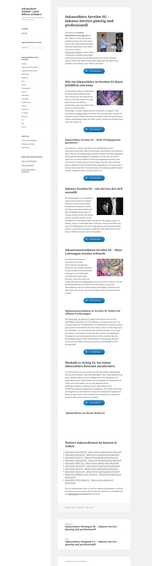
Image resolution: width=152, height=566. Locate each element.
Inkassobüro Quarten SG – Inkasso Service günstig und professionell (92, 472)
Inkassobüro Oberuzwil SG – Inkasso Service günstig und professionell (93, 460)
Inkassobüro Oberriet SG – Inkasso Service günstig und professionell (92, 466)
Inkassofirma (88, 282)
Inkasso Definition (28, 165)
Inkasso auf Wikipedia (29, 161)
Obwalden (25, 99)
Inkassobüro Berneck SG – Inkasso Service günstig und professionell (92, 455)
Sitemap (24, 33)
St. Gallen (25, 113)
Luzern (24, 92)
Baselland (25, 78)
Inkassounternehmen (73, 52)
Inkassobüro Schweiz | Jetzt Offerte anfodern (32, 11)
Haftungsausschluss (28, 144)
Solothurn (25, 109)
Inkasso (90, 154)
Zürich (24, 127)
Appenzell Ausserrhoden (30, 67)
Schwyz (24, 106)
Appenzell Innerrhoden (29, 71)
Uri (23, 120)
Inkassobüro (83, 113)
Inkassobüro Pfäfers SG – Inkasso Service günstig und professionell (91, 463)
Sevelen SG (83, 35)
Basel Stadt (25, 74)
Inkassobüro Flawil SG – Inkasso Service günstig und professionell (91, 469)
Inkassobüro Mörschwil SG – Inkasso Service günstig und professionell (93, 452)
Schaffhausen (26, 102)
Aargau (24, 64)
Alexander (80, 507)
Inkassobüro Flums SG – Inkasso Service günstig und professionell (91, 457)
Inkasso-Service (111, 220)
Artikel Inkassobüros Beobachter (28, 171)
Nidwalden (25, 95)
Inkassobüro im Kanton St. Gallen (81, 319)
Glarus (24, 85)
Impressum (25, 147)
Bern (23, 81)
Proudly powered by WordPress (76, 561)
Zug (23, 123)
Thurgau (24, 116)
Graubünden (26, 88)
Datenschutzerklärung (29, 140)
